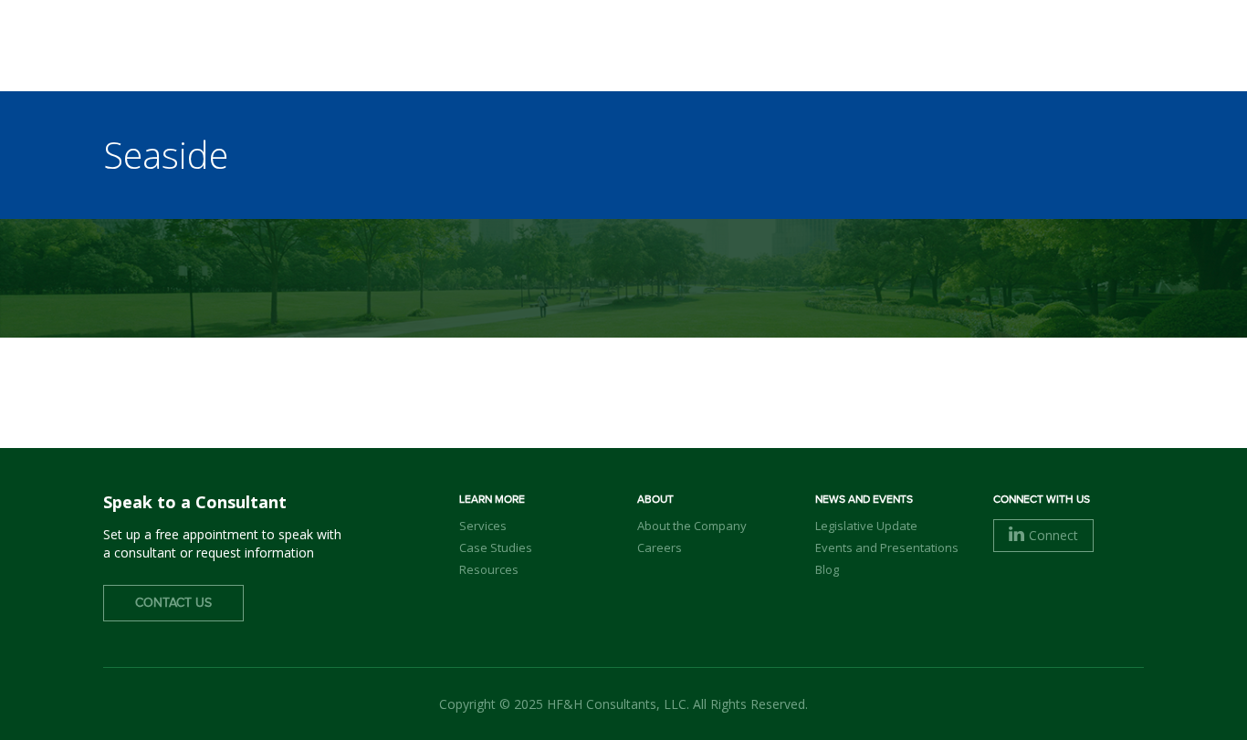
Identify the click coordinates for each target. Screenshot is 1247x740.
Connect (1053, 535)
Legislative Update (866, 525)
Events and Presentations (887, 547)
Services (483, 525)
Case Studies (495, 547)
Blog (827, 569)
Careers (659, 547)
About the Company (692, 525)
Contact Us (173, 603)
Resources (489, 569)
